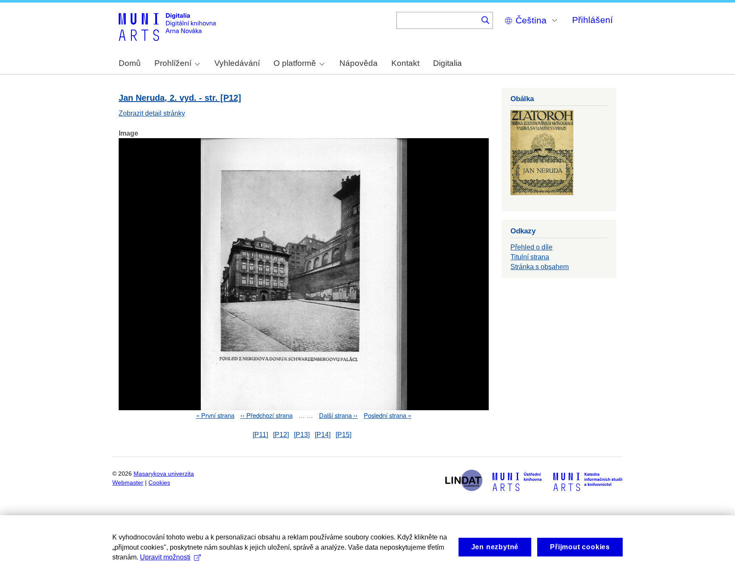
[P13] (302, 434)
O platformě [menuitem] (294, 63)
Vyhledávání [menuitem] (237, 63)
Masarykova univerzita (164, 474)
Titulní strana (529, 257)
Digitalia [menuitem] (447, 63)
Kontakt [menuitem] (405, 63)
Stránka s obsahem (539, 266)
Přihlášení (592, 20)
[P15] (343, 434)
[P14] (322, 434)
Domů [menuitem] (130, 63)
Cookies (159, 483)
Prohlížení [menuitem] (172, 63)
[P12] (281, 434)
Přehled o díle (531, 247)
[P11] (260, 434)
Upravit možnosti (165, 557)
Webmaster (127, 483)
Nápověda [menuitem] (358, 63)
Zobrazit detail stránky (152, 113)
